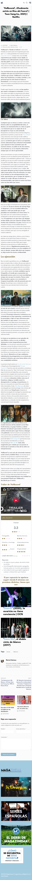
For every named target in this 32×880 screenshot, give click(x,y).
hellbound (15, 651)
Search (8, 608)
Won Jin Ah (14, 442)
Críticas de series (6, 47)
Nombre (3, 729)
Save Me (9, 639)
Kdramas (13, 47)
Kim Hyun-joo (27, 364)
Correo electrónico (21, 729)
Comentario (4, 737)
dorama (8, 651)
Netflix (5, 53)
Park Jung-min (15, 438)
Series (16, 47)
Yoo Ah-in (20, 364)
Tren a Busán (26, 134)
